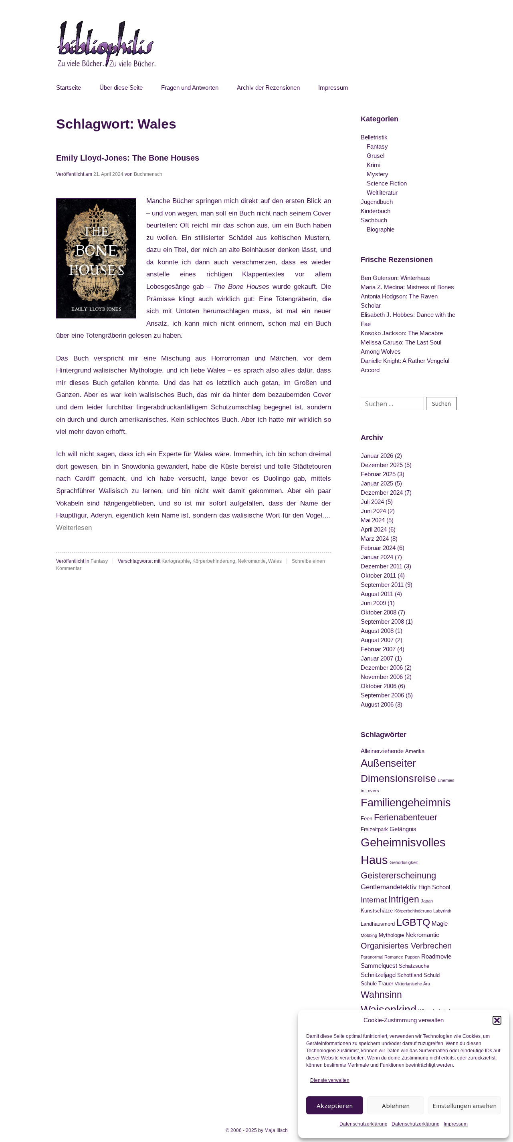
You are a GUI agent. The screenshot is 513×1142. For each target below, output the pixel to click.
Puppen (412, 957)
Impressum (456, 1124)
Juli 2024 (372, 501)
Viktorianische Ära (412, 983)
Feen (366, 819)
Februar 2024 (378, 547)
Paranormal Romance (382, 957)
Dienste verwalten (329, 1080)
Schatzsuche (414, 966)
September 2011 (382, 584)
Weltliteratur (382, 192)
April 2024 (374, 529)
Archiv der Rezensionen (268, 87)
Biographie (380, 229)
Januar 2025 (377, 483)
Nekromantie (252, 561)
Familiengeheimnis (406, 803)
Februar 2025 (378, 474)
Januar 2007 (377, 658)
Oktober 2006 (378, 686)
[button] (497, 1020)
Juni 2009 (373, 603)
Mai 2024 (373, 520)
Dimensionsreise (398, 778)
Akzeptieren (335, 1106)
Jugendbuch (377, 201)
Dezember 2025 (382, 464)
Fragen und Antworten (189, 87)
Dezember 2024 (382, 492)
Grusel (375, 155)
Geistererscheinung (398, 875)
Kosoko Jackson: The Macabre (402, 333)
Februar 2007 (378, 649)
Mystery (377, 174)
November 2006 (382, 676)
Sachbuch (374, 220)
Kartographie (176, 561)
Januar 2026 (377, 455)
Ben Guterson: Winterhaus (395, 277)
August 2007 (377, 639)
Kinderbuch (375, 210)
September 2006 (382, 695)
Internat (374, 900)
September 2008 (382, 621)
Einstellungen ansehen (464, 1106)
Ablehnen (396, 1106)
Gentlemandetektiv (389, 887)
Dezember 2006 (382, 667)
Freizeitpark (374, 829)
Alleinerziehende (382, 750)
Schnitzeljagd (378, 974)
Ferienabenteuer (405, 817)
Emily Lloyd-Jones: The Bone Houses (127, 157)
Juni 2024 (373, 511)
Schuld (432, 975)
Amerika (414, 751)
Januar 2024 (377, 557)
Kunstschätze (377, 911)
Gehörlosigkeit (404, 862)
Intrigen (403, 899)
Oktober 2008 (378, 612)
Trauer (385, 984)
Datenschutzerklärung (363, 1124)
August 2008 (377, 630)
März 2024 (375, 538)
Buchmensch (148, 174)
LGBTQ (413, 922)
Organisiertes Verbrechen (406, 945)
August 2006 (377, 704)
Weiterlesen (74, 528)
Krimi (373, 164)
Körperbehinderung (213, 561)
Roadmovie (436, 956)
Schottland (409, 975)
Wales (275, 561)
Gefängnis (403, 829)
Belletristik (374, 137)
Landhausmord (378, 924)
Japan (427, 900)
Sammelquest (379, 965)
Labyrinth (442, 910)
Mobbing (369, 935)
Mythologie (391, 935)
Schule (369, 984)
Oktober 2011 (378, 575)
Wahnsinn (381, 994)
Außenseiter (388, 763)
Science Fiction (387, 183)
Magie (440, 923)
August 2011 (377, 593)
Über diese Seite (121, 87)
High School (434, 887)
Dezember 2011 (381, 566)
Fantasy (99, 561)
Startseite (68, 87)
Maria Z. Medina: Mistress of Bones (407, 287)
